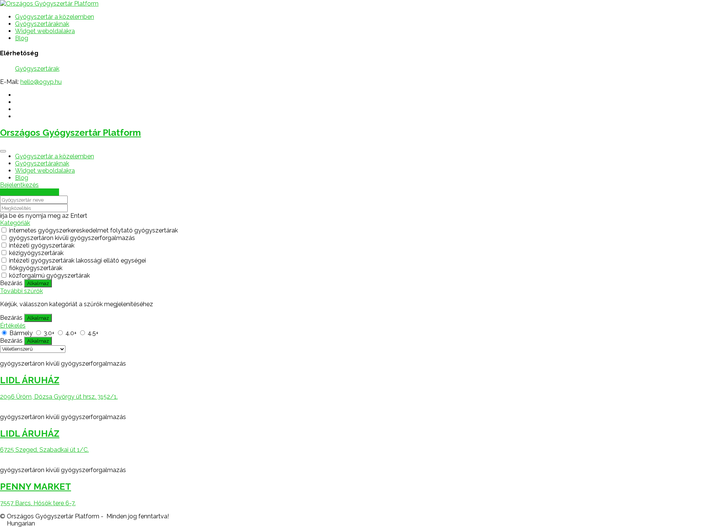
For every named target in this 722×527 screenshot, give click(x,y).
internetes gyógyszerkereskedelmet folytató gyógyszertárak (93, 230)
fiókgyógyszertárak (35, 268)
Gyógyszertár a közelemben (54, 16)
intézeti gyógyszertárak (41, 245)
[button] (361, 523)
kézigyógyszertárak (36, 253)
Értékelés (13, 325)
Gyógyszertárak (37, 68)
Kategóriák (15, 222)
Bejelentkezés (19, 184)
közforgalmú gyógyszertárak (49, 275)
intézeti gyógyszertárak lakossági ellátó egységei (77, 260)
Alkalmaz (38, 283)
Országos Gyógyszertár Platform (70, 132)
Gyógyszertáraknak (42, 23)
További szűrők (21, 291)
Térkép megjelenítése (29, 192)
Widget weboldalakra (45, 31)
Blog (21, 38)
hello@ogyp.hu (41, 81)
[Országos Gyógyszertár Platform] (49, 3)
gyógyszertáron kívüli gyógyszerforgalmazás (72, 237)
